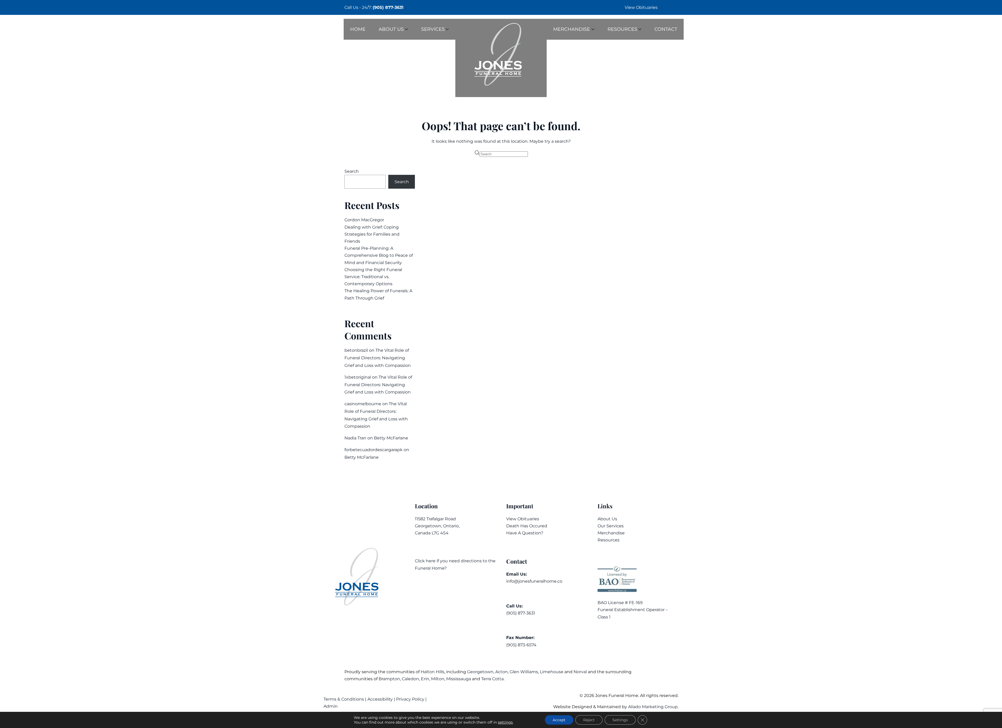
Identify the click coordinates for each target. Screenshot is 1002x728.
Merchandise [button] (571, 29)
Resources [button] (622, 29)
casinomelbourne (362, 403)
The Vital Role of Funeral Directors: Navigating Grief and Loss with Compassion (377, 358)
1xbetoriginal (357, 377)
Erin (425, 678)
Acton (501, 671)
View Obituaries (641, 7)
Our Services (611, 525)
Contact (665, 29)
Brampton (389, 678)
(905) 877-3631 (388, 7)
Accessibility (380, 699)
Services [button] (433, 29)
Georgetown (480, 671)
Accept (559, 720)
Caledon (410, 678)
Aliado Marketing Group (653, 706)
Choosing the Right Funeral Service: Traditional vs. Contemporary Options (373, 276)
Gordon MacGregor (364, 219)
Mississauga (458, 678)
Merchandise (611, 532)
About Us (607, 518)
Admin (331, 706)
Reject (589, 720)
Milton (437, 678)
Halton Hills (432, 671)
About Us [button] (391, 29)
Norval (580, 671)
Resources (608, 540)
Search (351, 171)
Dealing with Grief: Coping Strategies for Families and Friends (371, 234)
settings (505, 722)
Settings (620, 720)
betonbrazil (356, 350)
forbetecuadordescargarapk (373, 449)
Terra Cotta (492, 678)
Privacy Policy (410, 699)
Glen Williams (524, 671)
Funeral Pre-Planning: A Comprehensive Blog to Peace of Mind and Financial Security (378, 255)
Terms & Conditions (344, 699)
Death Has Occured (526, 525)
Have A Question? (524, 532)
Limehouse (551, 671)
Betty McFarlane (391, 437)
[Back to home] (501, 58)
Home (358, 29)
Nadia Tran (355, 437)
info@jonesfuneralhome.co (534, 581)
